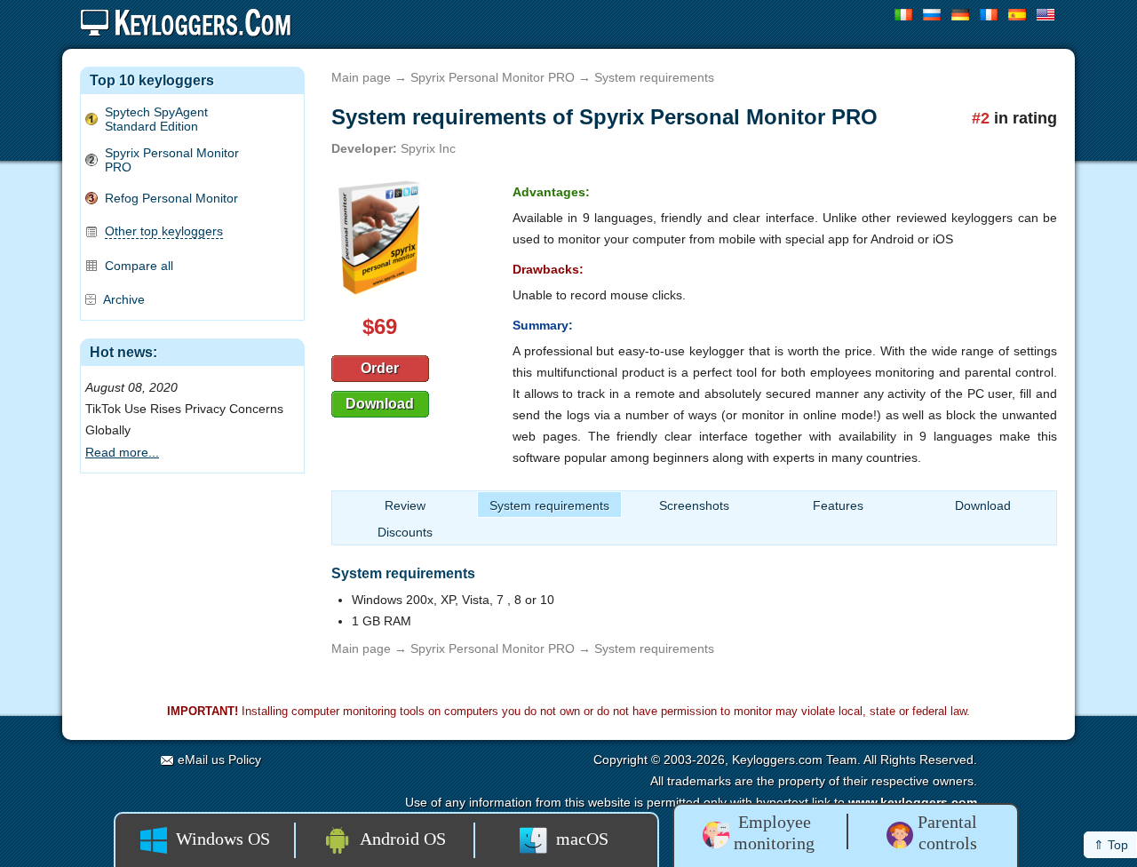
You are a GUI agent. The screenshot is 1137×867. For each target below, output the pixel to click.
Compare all (139, 266)
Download (380, 403)
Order (380, 368)
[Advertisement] (192, 580)
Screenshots (694, 505)
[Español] (1017, 14)
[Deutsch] (960, 14)
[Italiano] (903, 14)
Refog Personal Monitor (171, 198)
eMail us (201, 759)
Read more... (122, 452)
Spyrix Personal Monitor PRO (172, 160)
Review (405, 505)
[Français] (989, 14)
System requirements (549, 505)
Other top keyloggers (164, 231)
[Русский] (932, 14)
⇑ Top (1110, 845)
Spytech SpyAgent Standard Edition (156, 119)
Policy (244, 759)
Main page (361, 77)
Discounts (405, 532)
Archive (124, 299)
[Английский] (1046, 14)
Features (838, 505)
